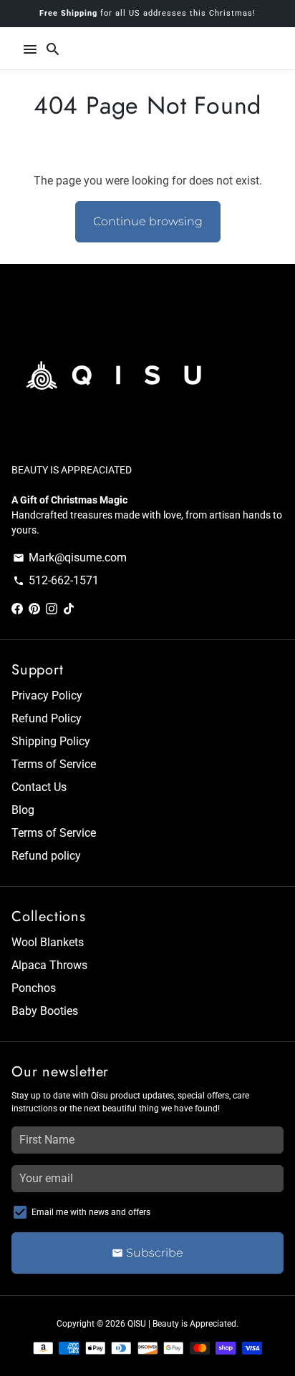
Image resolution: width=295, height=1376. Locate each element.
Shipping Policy (50, 741)
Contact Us (39, 787)
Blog (22, 810)
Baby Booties (44, 1011)
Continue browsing (148, 221)
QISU (136, 1324)
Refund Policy (46, 718)
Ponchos (33, 988)
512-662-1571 (56, 580)
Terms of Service (53, 764)
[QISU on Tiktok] (68, 609)
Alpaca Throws (49, 965)
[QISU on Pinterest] (34, 609)
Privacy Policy (46, 695)
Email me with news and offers (91, 1212)
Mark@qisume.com (70, 557)
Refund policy (46, 856)
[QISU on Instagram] (51, 609)
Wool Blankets (47, 942)
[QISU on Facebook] (17, 609)
